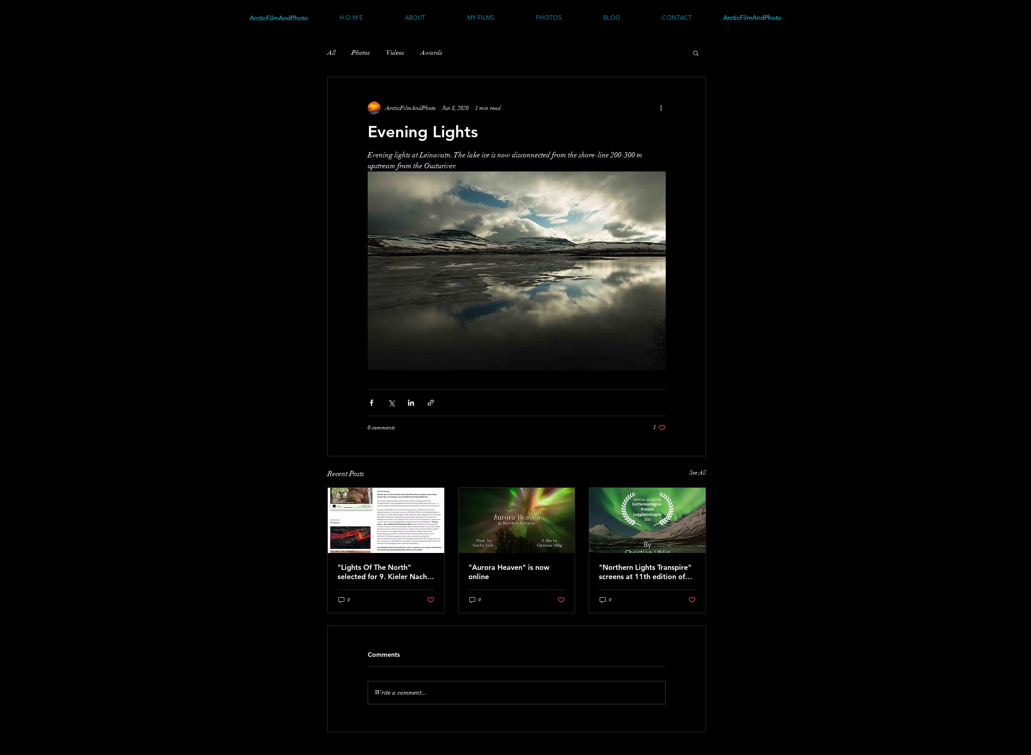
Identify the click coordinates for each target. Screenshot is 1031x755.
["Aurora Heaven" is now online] (517, 520)
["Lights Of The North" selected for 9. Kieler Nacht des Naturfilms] (386, 520)
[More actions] (661, 108)
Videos (395, 53)
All (331, 53)
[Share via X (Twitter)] (391, 402)
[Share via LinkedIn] (411, 402)
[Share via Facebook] (371, 402)
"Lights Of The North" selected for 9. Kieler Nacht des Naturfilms (383, 572)
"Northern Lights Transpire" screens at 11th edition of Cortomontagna (645, 572)
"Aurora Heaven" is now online (508, 572)
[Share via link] (431, 402)
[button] (696, 53)
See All (697, 472)
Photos (361, 53)
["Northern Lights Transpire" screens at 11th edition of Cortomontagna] (647, 520)
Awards (431, 53)
